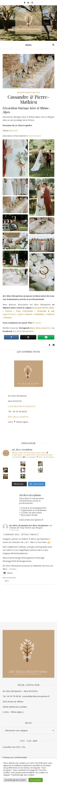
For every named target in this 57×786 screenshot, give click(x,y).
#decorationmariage (12, 557)
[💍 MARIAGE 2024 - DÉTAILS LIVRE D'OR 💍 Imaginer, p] (23, 463)
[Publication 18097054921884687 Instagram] (23, 470)
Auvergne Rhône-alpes (43, 307)
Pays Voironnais (24, 311)
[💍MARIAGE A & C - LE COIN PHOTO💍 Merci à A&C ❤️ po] (23, 476)
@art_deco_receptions (18, 416)
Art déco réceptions (18, 525)
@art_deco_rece (38, 328)
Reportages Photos (28, 92)
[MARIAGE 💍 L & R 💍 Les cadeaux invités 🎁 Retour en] (40, 476)
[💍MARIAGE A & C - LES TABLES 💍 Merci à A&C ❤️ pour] (40, 470)
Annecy (7, 317)
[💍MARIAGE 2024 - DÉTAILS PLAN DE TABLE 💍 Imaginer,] (5, 463)
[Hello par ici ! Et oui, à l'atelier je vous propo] (5, 476)
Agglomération (9, 314)
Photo (10, 573)
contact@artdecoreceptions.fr (19, 406)
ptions (49, 328)
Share (7, 581)
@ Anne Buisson (34, 135)
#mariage (26, 557)
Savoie (28, 314)
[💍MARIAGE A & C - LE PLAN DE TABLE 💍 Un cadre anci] (40, 463)
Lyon (20, 314)
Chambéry (39, 314)
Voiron (8, 311)
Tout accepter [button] (35, 780)
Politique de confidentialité (15, 757)
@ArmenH (13, 130)
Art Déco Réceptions (23, 331)
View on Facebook (9, 578)
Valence (50, 314)
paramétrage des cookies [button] (15, 780)
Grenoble (41, 311)
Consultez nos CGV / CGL (14, 747)
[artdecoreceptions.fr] (28, 23)
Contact (37, 322)
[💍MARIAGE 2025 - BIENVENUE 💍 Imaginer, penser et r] (5, 470)
